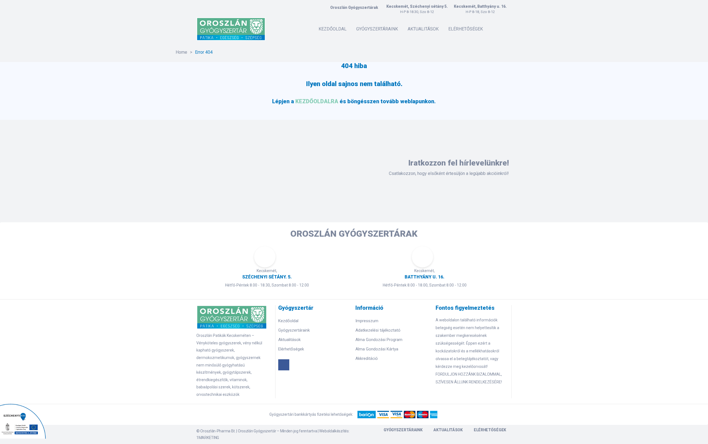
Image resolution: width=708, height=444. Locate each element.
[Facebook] (283, 364)
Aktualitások (289, 339)
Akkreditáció (366, 358)
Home (181, 52)
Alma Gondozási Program (378, 339)
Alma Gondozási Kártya (376, 349)
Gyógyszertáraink (294, 330)
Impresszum (366, 320)
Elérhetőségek (291, 349)
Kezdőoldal (288, 320)
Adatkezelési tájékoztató (377, 330)
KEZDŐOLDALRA (316, 101)
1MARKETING (207, 437)
